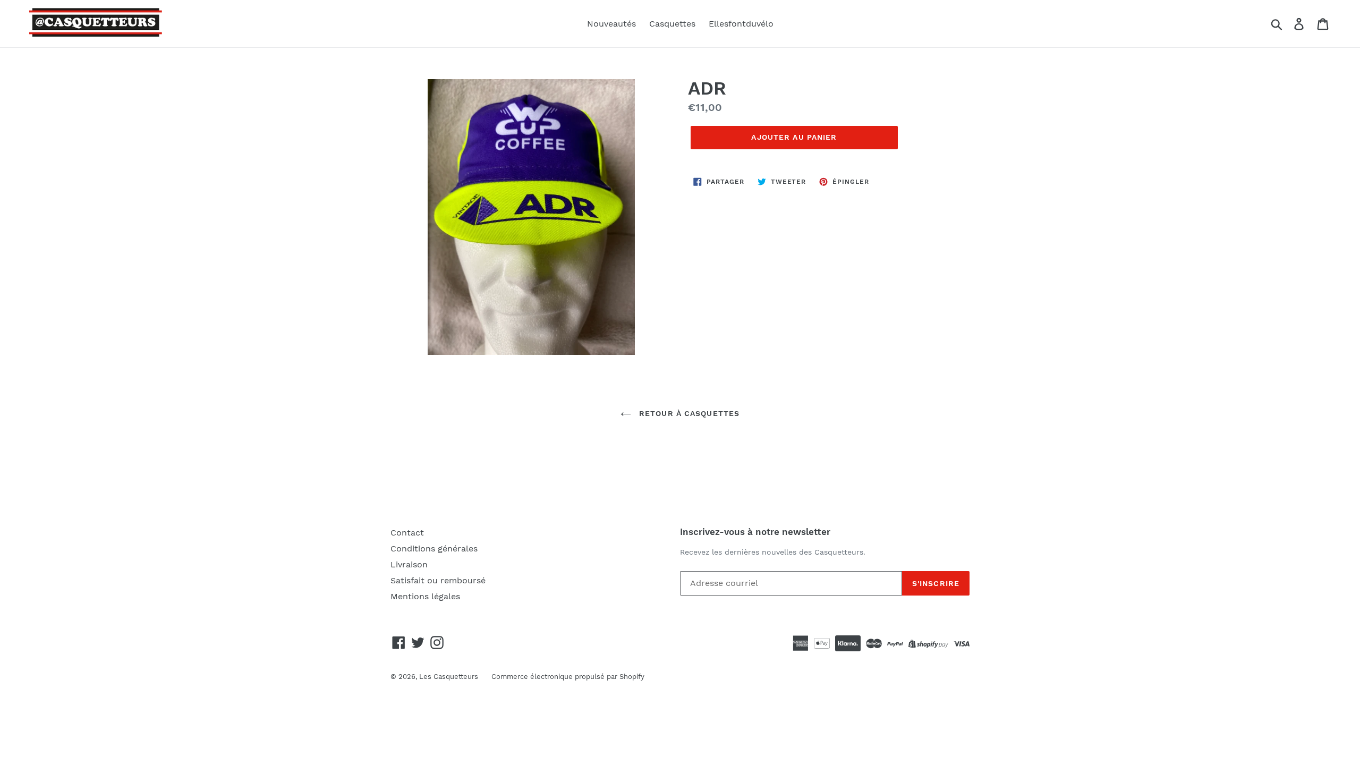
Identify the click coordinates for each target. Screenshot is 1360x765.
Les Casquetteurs (448, 677)
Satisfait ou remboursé (438, 580)
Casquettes (672, 24)
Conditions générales (434, 548)
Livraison (409, 564)
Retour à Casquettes (688, 413)
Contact (407, 533)
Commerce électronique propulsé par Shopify (567, 677)
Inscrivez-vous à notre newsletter (755, 531)
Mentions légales (425, 596)
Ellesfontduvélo (741, 24)
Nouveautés (611, 24)
